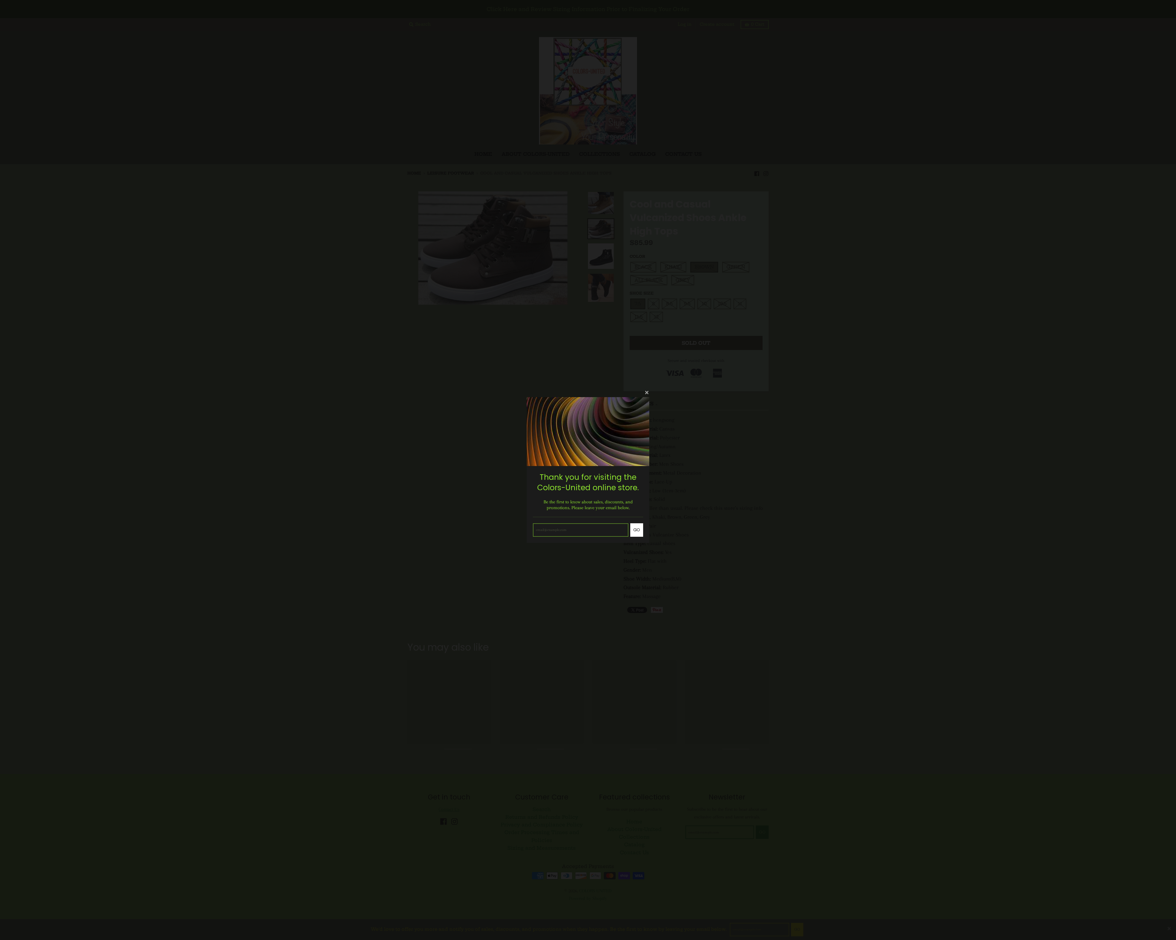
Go (636, 530)
